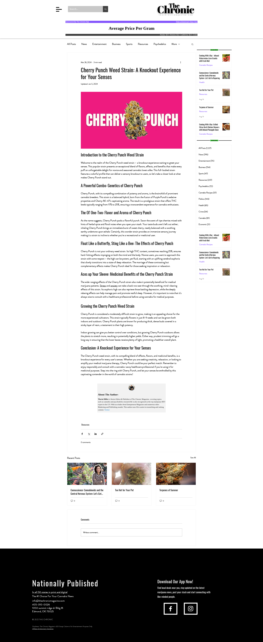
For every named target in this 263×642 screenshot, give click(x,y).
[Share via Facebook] (82, 434)
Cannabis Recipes (206, 244)
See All (193, 457)
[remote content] (131, 398)
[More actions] (180, 62)
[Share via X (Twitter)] (89, 434)
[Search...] (105, 9)
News (84, 44)
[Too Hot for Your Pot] (131, 474)
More (174, 44)
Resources (143, 44)
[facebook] (170, 608)
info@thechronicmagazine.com (48, 601)
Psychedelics (160, 44)
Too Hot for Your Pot (124, 490)
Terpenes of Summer (168, 490)
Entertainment (99, 44)
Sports (129, 44)
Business (116, 44)
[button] (59, 9)
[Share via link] (102, 434)
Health (202, 82)
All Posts (71, 44)
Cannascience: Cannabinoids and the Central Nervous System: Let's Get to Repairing (87, 491)
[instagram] (190, 608)
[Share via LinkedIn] (95, 434)
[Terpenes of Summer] (176, 474)
